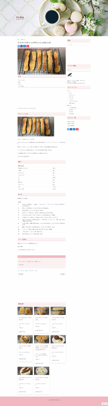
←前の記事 (20, 274)
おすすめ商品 (71, 125)
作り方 (19, 84)
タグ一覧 (71, 97)
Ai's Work (71, 109)
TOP (18, 39)
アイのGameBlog (72, 107)
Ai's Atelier (71, 113)
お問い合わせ (72, 103)
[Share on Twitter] (19, 46)
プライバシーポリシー (73, 101)
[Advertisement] (42, 96)
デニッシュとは (21, 80)
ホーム (70, 93)
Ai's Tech (71, 111)
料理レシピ (23, 39)
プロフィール (72, 95)
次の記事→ (63, 274)
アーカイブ (71, 99)
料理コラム (71, 123)
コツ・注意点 (21, 86)
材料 (19, 82)
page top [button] (104, 403)
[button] (106, 1)
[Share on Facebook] (21, 46)
